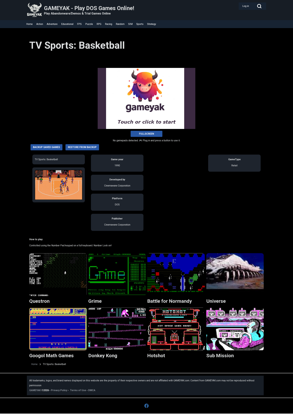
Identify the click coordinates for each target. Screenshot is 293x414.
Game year (117, 159)
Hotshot (156, 355)
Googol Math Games (51, 355)
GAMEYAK (35, 390)
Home (34, 364)
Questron (39, 301)
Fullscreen (146, 133)
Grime (95, 301)
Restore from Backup (82, 147)
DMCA (91, 390)
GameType (234, 159)
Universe (216, 301)
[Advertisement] (52, 62)
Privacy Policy (59, 390)
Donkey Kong (102, 355)
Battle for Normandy (169, 301)
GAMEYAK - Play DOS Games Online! (89, 8)
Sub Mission (220, 355)
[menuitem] (245, 6)
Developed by (117, 179)
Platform (117, 198)
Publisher (117, 218)
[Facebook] (146, 405)
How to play (36, 239)
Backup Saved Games (46, 147)
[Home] (34, 10)
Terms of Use (78, 390)
